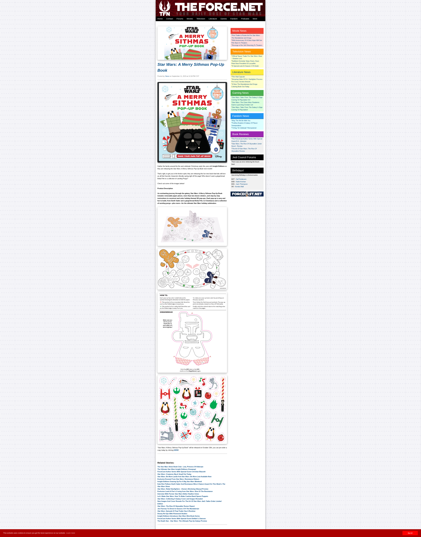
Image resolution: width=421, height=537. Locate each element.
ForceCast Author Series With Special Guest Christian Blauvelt (181, 472)
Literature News (241, 72)
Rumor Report (176, 506)
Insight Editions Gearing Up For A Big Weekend (179, 481)
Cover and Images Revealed (180, 499)
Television (200, 19)
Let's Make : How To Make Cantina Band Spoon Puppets (182, 496)
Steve (167, 76)
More (255, 19)
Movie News (239, 30)
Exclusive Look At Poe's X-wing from (185, 491)
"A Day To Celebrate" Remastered (244, 128)
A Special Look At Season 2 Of (245, 66)
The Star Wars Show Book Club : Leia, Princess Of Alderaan (180, 467)
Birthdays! (238, 170)
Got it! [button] (410, 533)
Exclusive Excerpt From (178, 479)
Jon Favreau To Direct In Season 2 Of (178, 509)
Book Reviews (240, 134)
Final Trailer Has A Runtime (176, 511)
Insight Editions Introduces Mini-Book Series (178, 516)
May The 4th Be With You (241, 120)
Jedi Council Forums (244, 157)
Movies (190, 19)
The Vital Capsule (238, 77)
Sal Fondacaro (241, 179)
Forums (180, 19)
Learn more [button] (70, 533)
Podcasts (245, 19)
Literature (213, 19)
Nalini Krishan (241, 182)
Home (160, 19)
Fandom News (240, 115)
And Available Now (184, 476)
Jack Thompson (242, 184)
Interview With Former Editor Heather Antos (178, 494)
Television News (241, 51)
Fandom (234, 19)
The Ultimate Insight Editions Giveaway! (176, 469)
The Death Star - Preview (182, 521)
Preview (182, 489)
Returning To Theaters (247, 45)
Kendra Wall (239, 186)
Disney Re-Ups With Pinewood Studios (172, 514)
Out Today (174, 474)
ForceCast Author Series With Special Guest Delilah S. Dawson (181, 518)
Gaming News (240, 92)
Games (223, 19)
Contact (169, 19)
